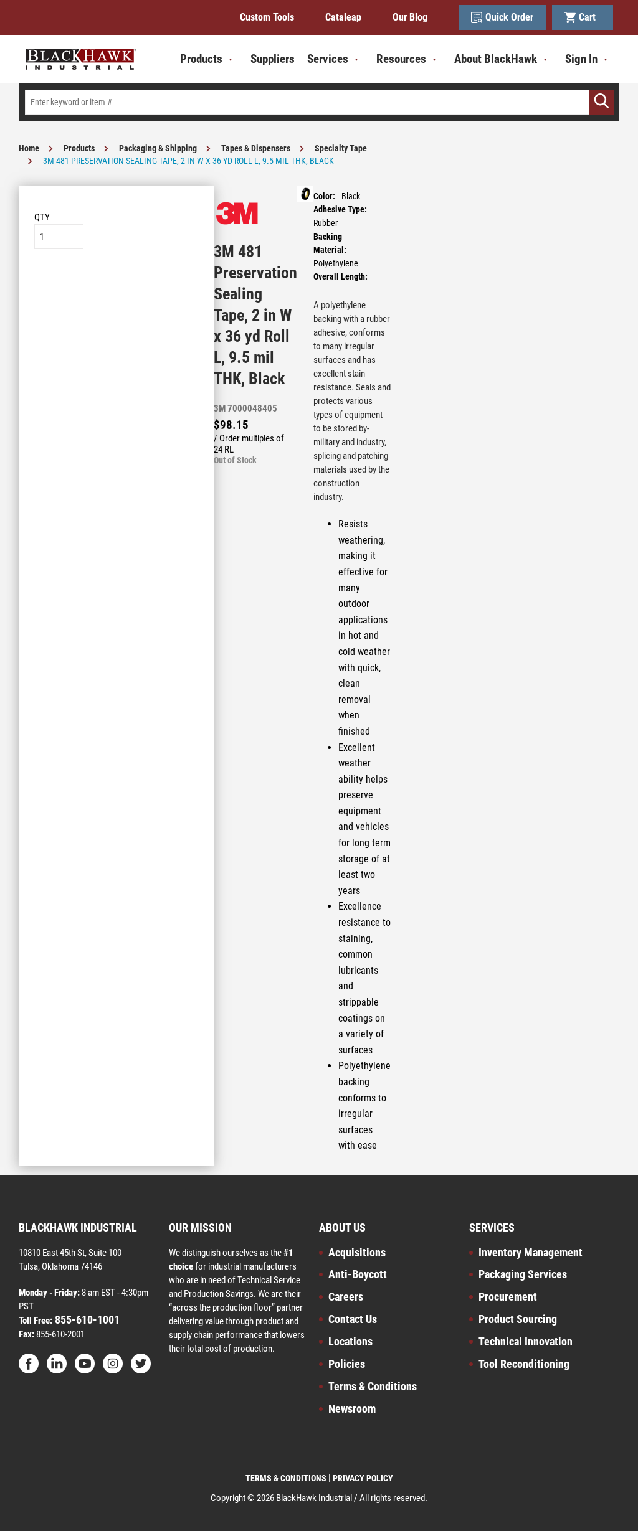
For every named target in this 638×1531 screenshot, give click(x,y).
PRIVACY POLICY (363, 1478)
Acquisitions (357, 1252)
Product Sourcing (517, 1319)
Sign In (581, 59)
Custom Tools (267, 17)
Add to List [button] (116, 287)
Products (79, 148)
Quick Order (509, 17)
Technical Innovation (525, 1341)
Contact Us (352, 1319)
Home (29, 148)
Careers (345, 1296)
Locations (350, 1341)
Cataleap (343, 17)
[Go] (601, 102)
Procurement (507, 1296)
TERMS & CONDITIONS (285, 1478)
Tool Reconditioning (523, 1363)
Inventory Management (530, 1252)
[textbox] (319, 102)
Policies (346, 1363)
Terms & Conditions (372, 1386)
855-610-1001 (86, 1319)
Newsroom (352, 1408)
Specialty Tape (341, 148)
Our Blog (410, 17)
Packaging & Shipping (158, 148)
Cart (590, 17)
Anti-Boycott (357, 1274)
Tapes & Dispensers (255, 148)
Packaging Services (522, 1274)
